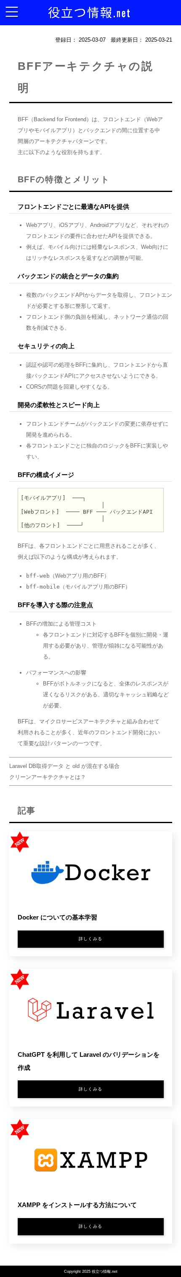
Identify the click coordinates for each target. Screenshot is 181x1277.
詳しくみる (90, 938)
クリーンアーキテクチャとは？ (47, 777)
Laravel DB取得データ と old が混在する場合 (64, 766)
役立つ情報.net (104, 1271)
